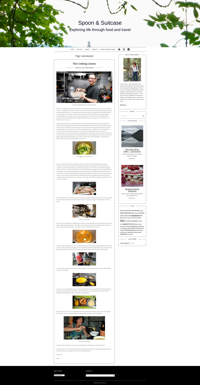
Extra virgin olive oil (126, 213)
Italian (139, 217)
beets (130, 210)
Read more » (123, 105)
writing (128, 234)
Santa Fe (125, 228)
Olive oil (130, 224)
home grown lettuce (134, 217)
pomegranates (123, 226)
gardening (135, 215)
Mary (92, 68)
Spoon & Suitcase (100, 23)
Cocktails (141, 210)
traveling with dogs (123, 232)
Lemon (121, 224)
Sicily (133, 228)
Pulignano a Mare (138, 226)
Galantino (122, 215)
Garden (94, 49)
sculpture (129, 228)
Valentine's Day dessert (133, 232)
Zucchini (131, 234)
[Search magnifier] (143, 116)
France (142, 213)
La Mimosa (129, 220)
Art (127, 210)
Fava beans (136, 213)
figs (139, 213)
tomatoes (140, 230)
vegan (140, 232)
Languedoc (135, 220)
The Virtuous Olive (130, 230)
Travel (87, 49)
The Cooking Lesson (84, 63)
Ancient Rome (123, 210)
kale (126, 220)
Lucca (125, 224)
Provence (128, 226)
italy (122, 220)
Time (137, 230)
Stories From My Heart (108, 49)
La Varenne (140, 220)
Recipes (79, 49)
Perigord (140, 224)
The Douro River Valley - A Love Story (132, 150)
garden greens (128, 215)
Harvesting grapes (126, 217)
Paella (134, 224)
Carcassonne (136, 210)
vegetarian (123, 234)
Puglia (132, 226)
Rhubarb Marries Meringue (132, 190)
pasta (137, 224)
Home (72, 49)
